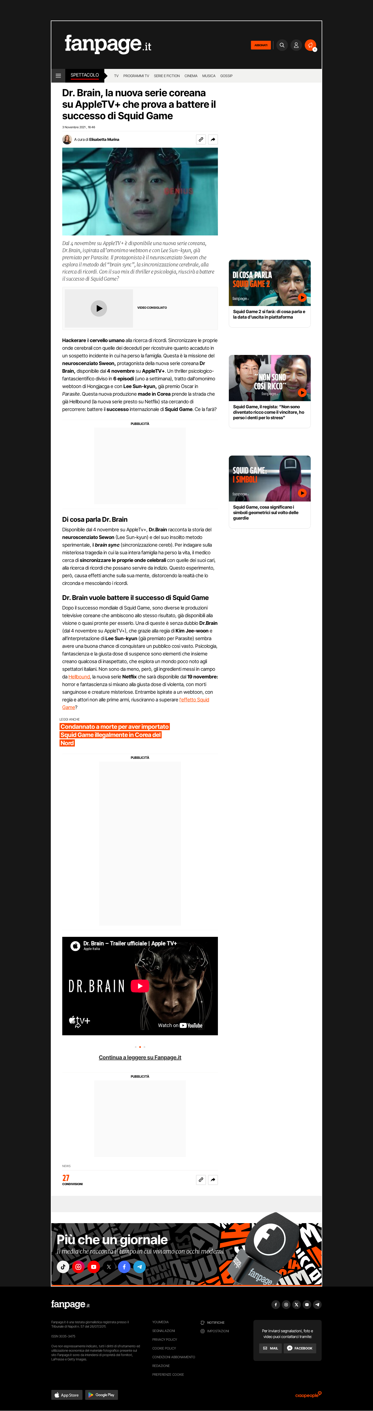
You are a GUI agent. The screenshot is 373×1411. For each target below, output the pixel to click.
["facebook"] (124, 1267)
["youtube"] (93, 1267)
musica (208, 76)
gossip (226, 76)
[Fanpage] (70, 1304)
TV (116, 76)
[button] (213, 139)
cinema (191, 76)
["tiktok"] (63, 1267)
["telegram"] (139, 1267)
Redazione (161, 1366)
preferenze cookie (168, 1374)
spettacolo (85, 75)
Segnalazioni (163, 1331)
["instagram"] (78, 1267)
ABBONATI (260, 45)
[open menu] (58, 76)
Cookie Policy (164, 1348)
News (66, 1166)
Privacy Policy (164, 1339)
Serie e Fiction (167, 76)
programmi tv (136, 76)
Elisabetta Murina (104, 139)
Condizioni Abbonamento (173, 1357)
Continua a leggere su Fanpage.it (140, 1057)
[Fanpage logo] (101, 45)
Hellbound (79, 677)
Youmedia (160, 1322)
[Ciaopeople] (308, 1396)
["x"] (109, 1267)
